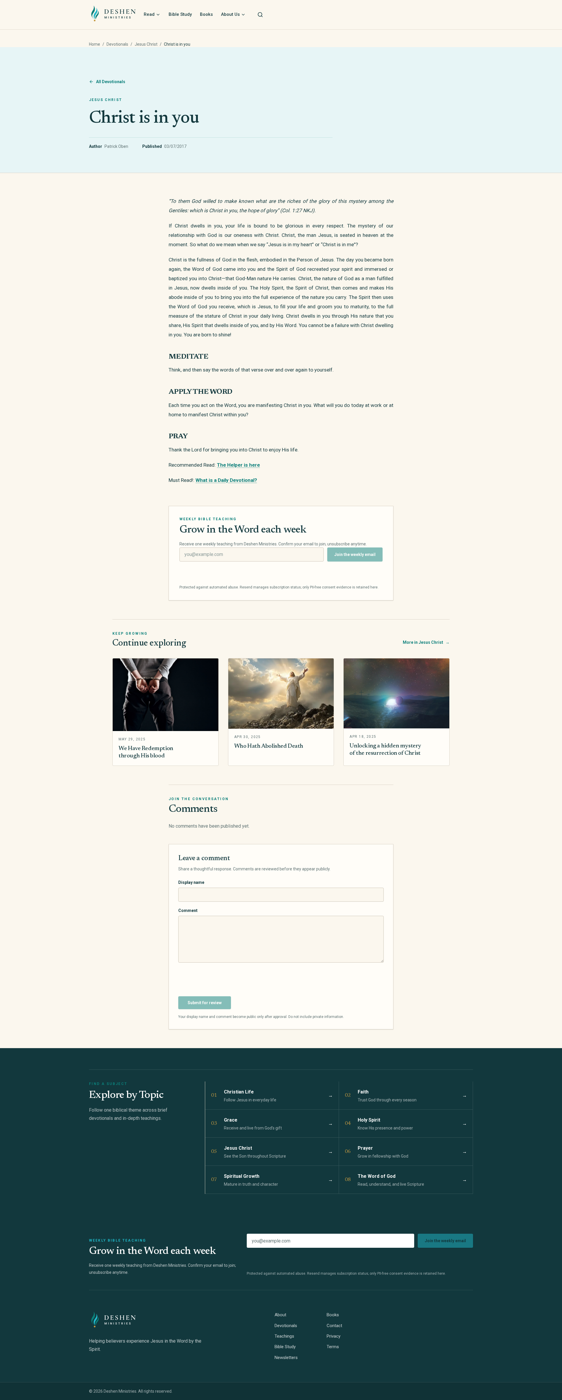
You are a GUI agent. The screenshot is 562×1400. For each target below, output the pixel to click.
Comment (188, 910)
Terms (333, 1346)
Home (94, 44)
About (280, 1314)
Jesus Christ (146, 44)
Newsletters (286, 1357)
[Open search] (260, 14)
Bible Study (180, 14)
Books (206, 14)
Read (149, 14)
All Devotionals (110, 81)
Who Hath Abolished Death (268, 746)
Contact (334, 1325)
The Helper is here (238, 465)
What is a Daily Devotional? (226, 480)
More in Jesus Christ (426, 642)
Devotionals (117, 44)
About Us (230, 14)
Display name (191, 882)
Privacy (333, 1336)
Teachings (284, 1336)
